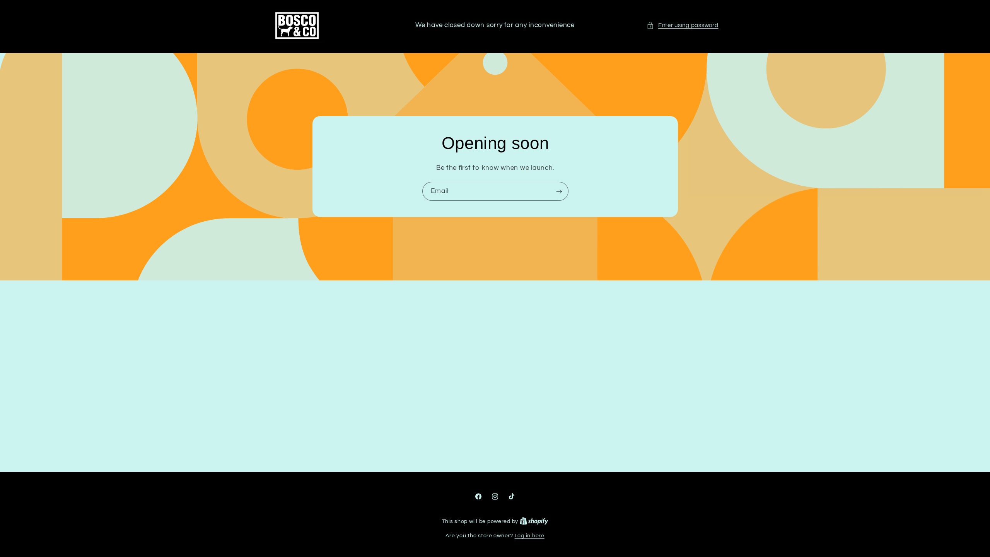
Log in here (529, 535)
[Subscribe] (559, 191)
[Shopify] (534, 521)
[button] (682, 26)
